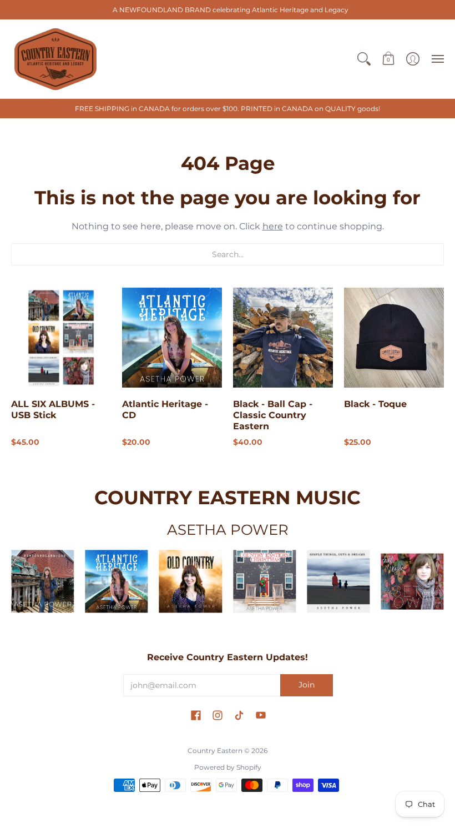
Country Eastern (215, 750)
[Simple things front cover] (338, 581)
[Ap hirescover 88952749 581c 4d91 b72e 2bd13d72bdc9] (412, 582)
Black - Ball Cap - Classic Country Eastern (272, 415)
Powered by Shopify (227, 767)
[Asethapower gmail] (190, 581)
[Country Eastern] (55, 58)
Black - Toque (375, 404)
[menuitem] (364, 58)
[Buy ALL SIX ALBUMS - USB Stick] (61, 338)
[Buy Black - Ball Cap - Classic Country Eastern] (283, 338)
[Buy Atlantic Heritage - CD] (172, 338)
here (272, 226)
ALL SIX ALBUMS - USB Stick (53, 409)
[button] (364, 58)
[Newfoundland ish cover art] (42, 581)
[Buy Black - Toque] (394, 338)
